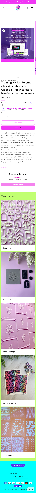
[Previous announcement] (3, 2)
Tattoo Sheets (9, 404)
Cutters (6, 248)
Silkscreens (7, 455)
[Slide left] (14, 78)
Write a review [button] (18, 184)
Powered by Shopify (26, 489)
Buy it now (18, 128)
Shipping (3, 100)
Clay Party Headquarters (15, 489)
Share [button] (5, 167)
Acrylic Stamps (9, 352)
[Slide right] (22, 78)
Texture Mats (8, 300)
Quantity (3, 113)
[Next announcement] (33, 2)
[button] (3, 8)
